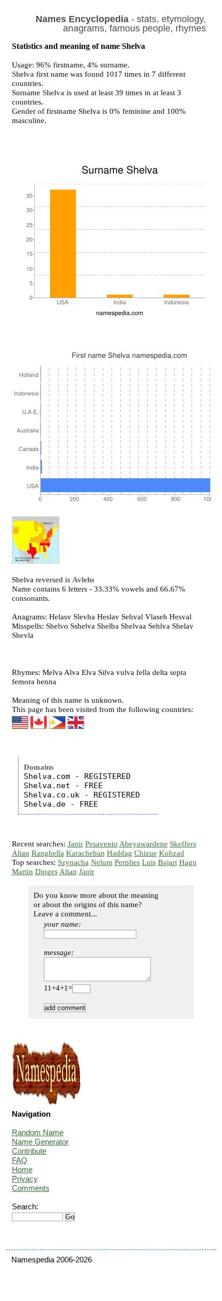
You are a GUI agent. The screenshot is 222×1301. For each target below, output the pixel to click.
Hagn (188, 862)
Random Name (38, 1132)
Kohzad (171, 853)
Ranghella (47, 853)
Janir (75, 844)
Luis (149, 862)
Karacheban (85, 853)
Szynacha (73, 862)
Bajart (167, 862)
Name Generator (40, 1141)
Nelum (102, 862)
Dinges (46, 872)
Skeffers (183, 844)
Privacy (25, 1178)
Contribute (29, 1151)
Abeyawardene (143, 844)
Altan (20, 853)
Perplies (127, 862)
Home (22, 1169)
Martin (22, 872)
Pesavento (101, 844)
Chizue (145, 853)
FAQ (19, 1160)
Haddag (119, 853)
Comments (31, 1188)
